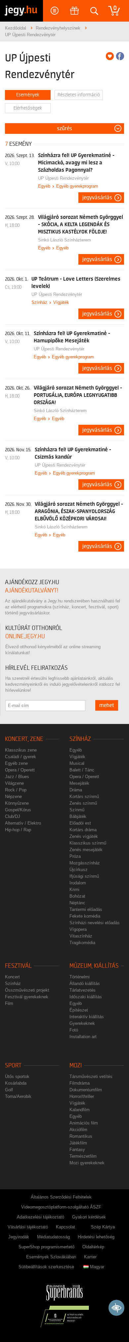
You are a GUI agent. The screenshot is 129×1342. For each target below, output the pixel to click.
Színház (39, 302)
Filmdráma (79, 1083)
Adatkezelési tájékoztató (40, 1216)
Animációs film (83, 1122)
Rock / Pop (15, 789)
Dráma (75, 789)
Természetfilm (83, 1156)
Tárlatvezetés (82, 990)
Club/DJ (12, 816)
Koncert (12, 976)
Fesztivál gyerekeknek (26, 996)
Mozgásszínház (84, 862)
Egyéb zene (16, 763)
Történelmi (79, 976)
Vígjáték (61, 302)
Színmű (76, 809)
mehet (106, 705)
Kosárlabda (15, 1083)
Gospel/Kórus (18, 809)
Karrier (90, 1256)
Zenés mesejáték (86, 849)
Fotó (73, 1030)
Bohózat (77, 896)
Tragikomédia (82, 942)
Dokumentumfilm (85, 1089)
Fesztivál (18, 965)
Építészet (78, 1010)
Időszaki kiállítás (85, 996)
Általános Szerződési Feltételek (61, 1197)
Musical (76, 763)
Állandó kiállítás (84, 983)
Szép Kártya (103, 1226)
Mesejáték (79, 783)
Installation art (83, 1036)
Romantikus (80, 1136)
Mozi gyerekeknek (87, 1162)
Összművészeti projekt (27, 990)
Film (9, 1003)
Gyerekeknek (82, 1023)
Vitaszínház (80, 936)
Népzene (13, 796)
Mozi (75, 1065)
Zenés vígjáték (83, 836)
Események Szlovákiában (51, 1256)
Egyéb (44, 186)
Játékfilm (78, 1142)
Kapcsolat (65, 1226)
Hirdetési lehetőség (96, 1236)
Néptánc (77, 902)
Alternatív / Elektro (23, 823)
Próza (75, 856)
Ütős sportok (17, 1076)
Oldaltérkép (93, 1246)
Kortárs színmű (84, 796)
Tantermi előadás (85, 909)
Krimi (74, 889)
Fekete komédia (84, 916)
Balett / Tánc (81, 769)
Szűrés (64, 129)
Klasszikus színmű (87, 843)
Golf (9, 1089)
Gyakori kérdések (89, 1216)
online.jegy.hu (25, 636)
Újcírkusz (78, 869)
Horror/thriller (81, 1096)
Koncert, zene (24, 739)
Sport (13, 1065)
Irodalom (77, 882)
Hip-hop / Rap (18, 829)
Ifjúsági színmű (84, 876)
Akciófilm (78, 1129)
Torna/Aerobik (18, 1096)
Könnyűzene (17, 803)
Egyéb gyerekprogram (77, 186)
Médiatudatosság (53, 1236)
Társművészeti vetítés (90, 1076)
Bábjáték (77, 816)
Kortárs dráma (83, 829)
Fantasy (77, 1149)
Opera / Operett (20, 769)
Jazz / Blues (17, 776)
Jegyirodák (18, 1236)
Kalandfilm (79, 1109)
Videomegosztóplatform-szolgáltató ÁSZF (61, 1207)
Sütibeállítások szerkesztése (46, 1266)
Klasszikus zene (21, 750)
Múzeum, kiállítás (94, 965)
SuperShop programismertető (46, 1246)
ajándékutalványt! (31, 590)
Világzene (14, 783)
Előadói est (80, 823)
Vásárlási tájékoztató (28, 1226)
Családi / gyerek (20, 756)
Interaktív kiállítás (86, 1016)
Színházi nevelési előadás (94, 922)
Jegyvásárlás (97, 198)
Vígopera (78, 929)
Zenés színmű (83, 803)
